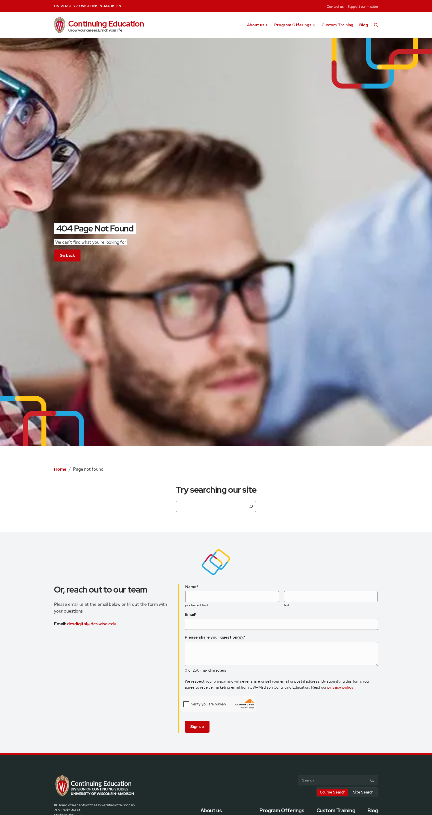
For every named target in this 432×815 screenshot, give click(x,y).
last (287, 605)
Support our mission (363, 6)
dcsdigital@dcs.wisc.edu (91, 624)
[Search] (251, 506)
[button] (376, 25)
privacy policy (340, 687)
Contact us (335, 6)
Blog (363, 25)
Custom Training (338, 25)
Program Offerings (292, 25)
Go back (67, 255)
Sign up (197, 726)
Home (60, 469)
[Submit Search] (372, 780)
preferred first (196, 605)
